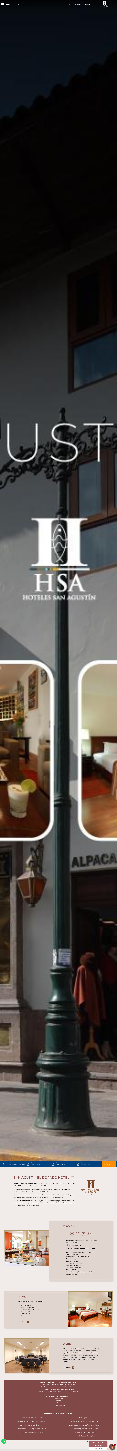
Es (18, 4)
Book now (108, 1164)
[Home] (104, 4)
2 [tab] (34, 1269)
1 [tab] (29, 1269)
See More (22, 1322)
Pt (30, 4)
